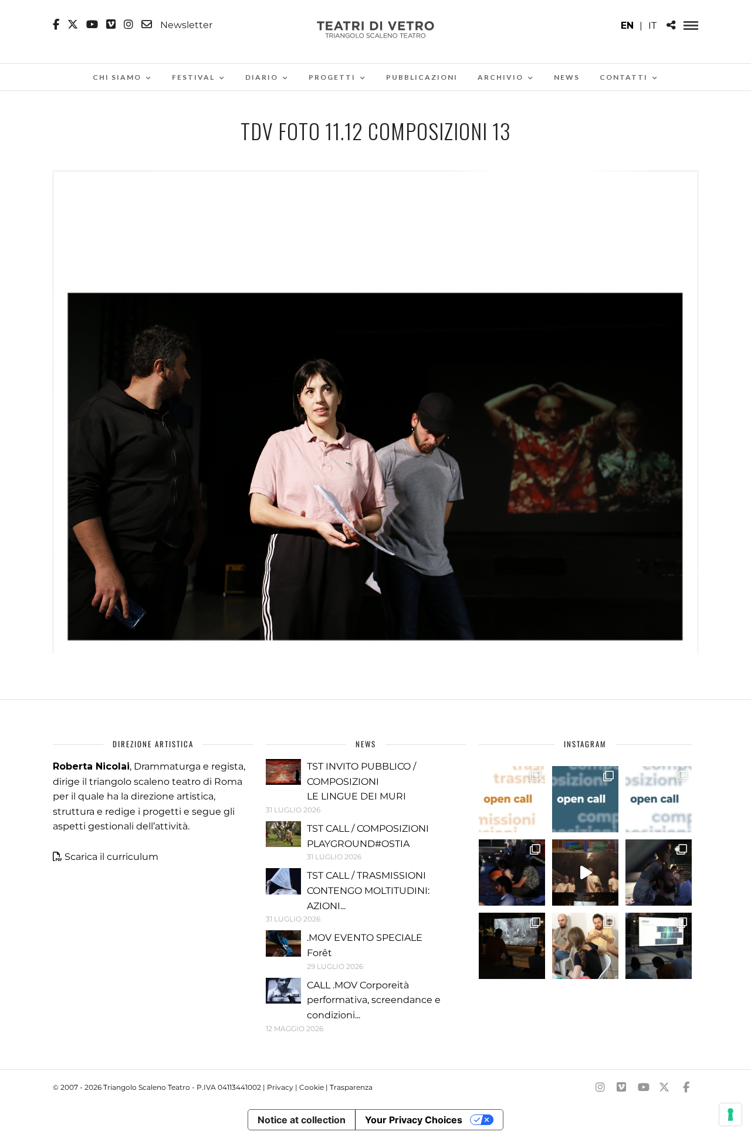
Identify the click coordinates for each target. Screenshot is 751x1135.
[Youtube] (92, 24)
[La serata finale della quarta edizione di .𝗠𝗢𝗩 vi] (658, 872)
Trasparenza (351, 1087)
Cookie (311, 1087)
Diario (261, 77)
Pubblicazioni (422, 77)
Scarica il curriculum (111, 856)
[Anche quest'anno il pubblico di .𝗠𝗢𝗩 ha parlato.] (512, 872)
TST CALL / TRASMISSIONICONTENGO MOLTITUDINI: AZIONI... (368, 890)
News (567, 77)
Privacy (280, 1087)
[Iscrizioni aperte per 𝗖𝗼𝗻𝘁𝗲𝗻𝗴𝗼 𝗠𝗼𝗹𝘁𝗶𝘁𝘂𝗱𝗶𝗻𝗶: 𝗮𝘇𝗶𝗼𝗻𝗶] (512, 799)
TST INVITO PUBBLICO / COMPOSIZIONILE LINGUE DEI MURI (361, 781)
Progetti (332, 77)
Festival (193, 77)
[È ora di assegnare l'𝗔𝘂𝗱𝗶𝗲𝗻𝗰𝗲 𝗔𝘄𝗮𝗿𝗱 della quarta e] (585, 872)
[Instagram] (128, 24)
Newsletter (185, 24)
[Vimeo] (111, 24)
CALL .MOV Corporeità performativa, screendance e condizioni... (374, 1000)
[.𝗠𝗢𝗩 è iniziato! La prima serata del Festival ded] (658, 946)
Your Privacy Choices (413, 1120)
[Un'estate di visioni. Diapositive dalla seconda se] (512, 946)
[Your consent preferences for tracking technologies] (730, 1114)
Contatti (624, 77)
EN (627, 25)
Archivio (500, 77)
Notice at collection (302, 1120)
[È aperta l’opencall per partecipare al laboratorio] (585, 799)
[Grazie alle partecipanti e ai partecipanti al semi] (585, 946)
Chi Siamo (117, 77)
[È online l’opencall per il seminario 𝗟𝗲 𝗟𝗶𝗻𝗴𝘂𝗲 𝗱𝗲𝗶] (658, 799)
